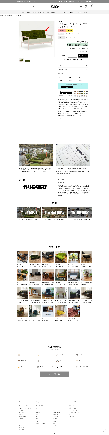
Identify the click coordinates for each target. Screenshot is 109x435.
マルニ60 (21, 410)
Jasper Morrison (56, 410)
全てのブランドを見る (23, 405)
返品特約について (73, 410)
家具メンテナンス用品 (40, 423)
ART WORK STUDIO (23, 429)
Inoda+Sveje (55, 414)
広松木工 (21, 414)
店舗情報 (72, 12)
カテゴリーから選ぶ (37, 12)
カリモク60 (61, 180)
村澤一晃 (55, 423)
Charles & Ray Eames (58, 405)
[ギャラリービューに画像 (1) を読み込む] (21, 60)
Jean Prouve (55, 408)
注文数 (63, 55)
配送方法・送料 (72, 408)
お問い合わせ (89, 1)
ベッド (37, 416)
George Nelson (56, 407)
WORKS (85, 12)
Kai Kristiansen (56, 412)
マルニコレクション (23, 412)
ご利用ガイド (80, 1)
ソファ (37, 407)
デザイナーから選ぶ (50, 12)
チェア (37, 408)
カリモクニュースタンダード (25, 408)
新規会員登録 (71, 1)
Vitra (20, 421)
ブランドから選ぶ (26, 12)
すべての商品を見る (54, 374)
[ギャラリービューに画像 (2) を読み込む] (27, 60)
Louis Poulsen (22, 423)
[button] (73, 65)
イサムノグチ (55, 416)
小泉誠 (54, 425)
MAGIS (20, 425)
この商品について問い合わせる (73, 60)
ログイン (63, 1)
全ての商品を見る (40, 405)
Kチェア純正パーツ (70, 37)
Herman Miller (22, 427)
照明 (37, 418)
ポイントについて (84, 51)
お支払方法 (72, 407)
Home (1, 15)
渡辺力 (54, 420)
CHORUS (21, 418)
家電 (37, 420)
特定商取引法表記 (73, 414)
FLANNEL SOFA (22, 420)
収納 (37, 414)
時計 (37, 421)
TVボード (38, 412)
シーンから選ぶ (62, 12)
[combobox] (24, 6)
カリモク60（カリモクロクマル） (72, 34)
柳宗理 (54, 421)
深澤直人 (55, 418)
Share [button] (61, 118)
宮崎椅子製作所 (22, 416)
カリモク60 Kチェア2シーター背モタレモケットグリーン (16, 15)
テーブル (37, 410)
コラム (79, 12)
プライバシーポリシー (74, 412)
